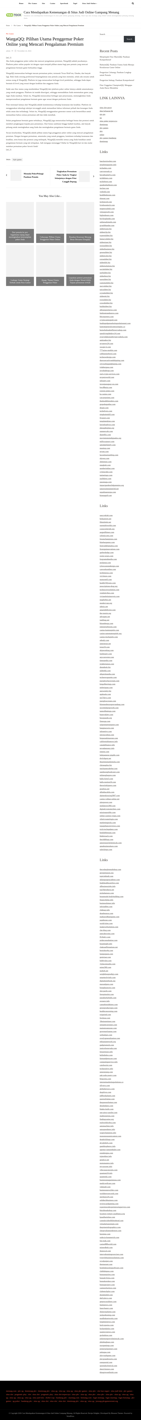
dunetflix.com (105, 435)
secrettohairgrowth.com (109, 708)
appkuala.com (105, 694)
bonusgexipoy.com (107, 1285)
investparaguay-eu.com (109, 384)
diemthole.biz (105, 667)
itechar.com (104, 188)
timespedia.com (106, 660)
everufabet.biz (105, 300)
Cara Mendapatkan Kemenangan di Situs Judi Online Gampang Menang (71, 12)
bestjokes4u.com (106, 950)
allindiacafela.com (107, 792)
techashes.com (105, 168)
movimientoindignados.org (110, 438)
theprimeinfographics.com (110, 1227)
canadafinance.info (107, 745)
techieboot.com (106, 181)
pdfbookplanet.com (107, 1096)
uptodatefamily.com (108, 445)
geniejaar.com (105, 957)
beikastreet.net (105, 519)
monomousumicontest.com (110, 1136)
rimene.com (104, 751)
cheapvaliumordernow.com (110, 1230)
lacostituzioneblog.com (109, 455)
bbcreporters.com (107, 316)
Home (21, 3)
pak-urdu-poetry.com (108, 1075)
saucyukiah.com (106, 515)
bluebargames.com (107, 542)
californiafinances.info (109, 741)
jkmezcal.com (105, 1251)
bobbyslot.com (105, 960)
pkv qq (20, 1391)
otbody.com (104, 640)
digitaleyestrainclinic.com (110, 809)
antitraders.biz (105, 340)
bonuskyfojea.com (107, 1278)
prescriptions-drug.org (108, 586)
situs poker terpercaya (108, 121)
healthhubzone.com (107, 195)
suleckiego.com (106, 849)
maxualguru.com (106, 984)
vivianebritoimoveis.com (110, 596)
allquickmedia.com (107, 674)
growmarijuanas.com (108, 1031)
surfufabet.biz (105, 273)
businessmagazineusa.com (110, 1180)
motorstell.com (106, 579)
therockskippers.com (108, 785)
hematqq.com (86, 1398)
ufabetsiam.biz (105, 242)
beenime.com (105, 1234)
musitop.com (105, 448)
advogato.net (105, 616)
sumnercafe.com (106, 431)
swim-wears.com (106, 556)
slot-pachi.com (105, 991)
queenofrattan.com (107, 1099)
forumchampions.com (108, 539)
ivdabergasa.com (106, 367)
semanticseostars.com (108, 1025)
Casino (52, 3)
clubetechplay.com (107, 1291)
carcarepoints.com (107, 397)
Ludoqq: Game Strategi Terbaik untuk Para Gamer (20, 281)
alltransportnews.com (108, 310)
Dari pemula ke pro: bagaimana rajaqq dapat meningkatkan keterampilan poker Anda (20, 236)
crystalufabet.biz (106, 293)
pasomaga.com (106, 482)
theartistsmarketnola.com (110, 762)
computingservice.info (109, 1062)
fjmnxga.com (105, 721)
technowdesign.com (108, 357)
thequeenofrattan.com (108, 1102)
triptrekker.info (106, 1156)
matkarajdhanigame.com (109, 917)
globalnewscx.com (107, 1089)
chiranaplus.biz (106, 765)
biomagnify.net (106, 495)
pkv (101, 131)
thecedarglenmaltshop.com (110, 869)
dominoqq (104, 124)
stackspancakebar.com (108, 768)
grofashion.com (106, 1335)
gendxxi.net (104, 1160)
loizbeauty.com (106, 654)
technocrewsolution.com (109, 590)
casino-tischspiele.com (109, 637)
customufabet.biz (106, 283)
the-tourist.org (105, 613)
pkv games (18, 160)
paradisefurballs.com (108, 998)
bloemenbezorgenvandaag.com (112, 704)
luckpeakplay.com (107, 1328)
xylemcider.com (106, 472)
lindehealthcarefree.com (109, 883)
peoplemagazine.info (108, 165)
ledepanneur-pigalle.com (109, 755)
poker (102, 135)
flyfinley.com (105, 937)
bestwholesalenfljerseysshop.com (113, 330)
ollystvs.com (105, 1085)
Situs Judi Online (89, 3)
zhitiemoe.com (105, 462)
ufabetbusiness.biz (107, 249)
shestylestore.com (107, 1369)
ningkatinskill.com (107, 414)
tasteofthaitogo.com (107, 711)
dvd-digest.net (105, 758)
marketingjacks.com (108, 822)
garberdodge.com (107, 552)
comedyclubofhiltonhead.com (111, 1220)
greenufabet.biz (106, 252)
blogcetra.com (105, 1079)
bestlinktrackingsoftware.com (111, 1268)
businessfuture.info (107, 903)
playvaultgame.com (107, 1355)
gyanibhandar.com (107, 225)
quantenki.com (105, 1176)
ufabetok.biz (105, 296)
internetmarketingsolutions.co (111, 1082)
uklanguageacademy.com (110, 879)
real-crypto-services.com (109, 374)
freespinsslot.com (107, 994)
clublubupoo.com (107, 1271)
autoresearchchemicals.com (111, 843)
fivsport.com (105, 418)
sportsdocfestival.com (108, 1366)
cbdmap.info (105, 910)
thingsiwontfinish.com (109, 1372)
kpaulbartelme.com (107, 1217)
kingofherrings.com (107, 684)
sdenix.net (104, 606)
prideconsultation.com (108, 940)
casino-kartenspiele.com (109, 630)
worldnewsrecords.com (109, 1193)
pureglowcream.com (108, 701)
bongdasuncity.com (107, 987)
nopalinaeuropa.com (108, 492)
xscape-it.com (105, 347)
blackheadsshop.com (108, 1210)
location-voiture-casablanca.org (112, 1214)
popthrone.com (106, 920)
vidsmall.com (105, 1187)
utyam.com (104, 451)
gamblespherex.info (107, 1146)
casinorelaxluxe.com (108, 1288)
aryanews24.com (106, 343)
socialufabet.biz (106, 269)
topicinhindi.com (106, 876)
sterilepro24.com (106, 1197)
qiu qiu (102, 114)
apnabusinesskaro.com (109, 846)
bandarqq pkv (61, 1398)
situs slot (9, 1394)
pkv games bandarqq (108, 138)
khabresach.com (106, 836)
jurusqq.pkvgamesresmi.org (107, 1401)
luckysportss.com (107, 1325)
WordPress (70, 1416)
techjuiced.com (106, 202)
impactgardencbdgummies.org (112, 485)
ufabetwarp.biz (106, 229)
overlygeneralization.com (110, 1038)
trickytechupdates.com (109, 829)
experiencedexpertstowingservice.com (115, 1207)
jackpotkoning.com (107, 1315)
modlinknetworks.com (109, 1318)
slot (29, 1394)
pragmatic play (21, 1394)
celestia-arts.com (106, 535)
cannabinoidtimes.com (109, 1004)
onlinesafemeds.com (108, 222)
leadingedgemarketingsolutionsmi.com (115, 323)
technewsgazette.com (108, 677)
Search (102, 34)
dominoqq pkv (31, 1391)
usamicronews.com (107, 1332)
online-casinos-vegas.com (110, 816)
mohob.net (104, 971)
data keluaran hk (106, 111)
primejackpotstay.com (108, 1349)
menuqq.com (11, 1391)
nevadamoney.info (107, 748)
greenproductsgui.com (108, 1008)
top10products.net (107, 890)
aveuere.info (105, 1001)
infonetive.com (106, 731)
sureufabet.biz (105, 279)
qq (101, 118)
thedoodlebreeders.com (109, 401)
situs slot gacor (106, 107)
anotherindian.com (107, 468)
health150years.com (108, 583)
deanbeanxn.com (106, 913)
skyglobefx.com (106, 1143)
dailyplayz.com (106, 1298)
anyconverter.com (107, 657)
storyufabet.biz (106, 286)
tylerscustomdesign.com (109, 566)
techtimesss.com (106, 573)
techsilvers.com (106, 411)
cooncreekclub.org (107, 529)
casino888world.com (108, 1244)
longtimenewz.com (107, 1322)
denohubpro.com (106, 1106)
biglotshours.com (106, 215)
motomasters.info (107, 1163)
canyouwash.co (106, 171)
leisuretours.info (106, 1052)
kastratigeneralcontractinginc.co (112, 326)
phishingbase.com (107, 1342)
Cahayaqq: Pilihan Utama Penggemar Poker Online (50, 238)
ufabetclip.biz (105, 232)
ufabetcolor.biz (106, 256)
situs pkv (92, 1391)
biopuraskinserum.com (109, 738)
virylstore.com (105, 576)
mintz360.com (105, 967)
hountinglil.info (106, 944)
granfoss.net (104, 789)
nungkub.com (105, 465)
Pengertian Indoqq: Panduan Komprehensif (117, 80)
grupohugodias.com (107, 404)
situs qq (54, 1391)
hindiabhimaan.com (107, 832)
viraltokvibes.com (107, 593)
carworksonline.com (108, 569)
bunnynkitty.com (106, 714)
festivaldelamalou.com (109, 546)
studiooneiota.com (107, 1116)
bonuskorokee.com (107, 1281)
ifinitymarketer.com (107, 1312)
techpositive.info (106, 1068)
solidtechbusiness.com (109, 1200)
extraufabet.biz (106, 259)
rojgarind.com (105, 1014)
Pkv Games (32, 3)
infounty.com (105, 381)
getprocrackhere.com (108, 1301)
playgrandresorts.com (108, 1359)
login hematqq (124, 1398)
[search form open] (133, 3)
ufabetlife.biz (105, 262)
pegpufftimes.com (107, 532)
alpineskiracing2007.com (110, 795)
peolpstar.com (105, 562)
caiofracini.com (106, 1065)
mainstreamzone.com (108, 1028)
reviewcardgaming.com (109, 1204)
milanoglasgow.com (108, 775)
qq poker (16, 1401)
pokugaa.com (105, 1352)
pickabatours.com (107, 893)
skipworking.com (107, 650)
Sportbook (64, 3)
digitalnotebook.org (107, 981)
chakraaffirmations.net (109, 947)
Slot (43, 3)
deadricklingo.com (107, 1139)
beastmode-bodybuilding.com (111, 896)
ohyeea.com (104, 458)
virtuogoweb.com (107, 212)
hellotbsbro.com (106, 1055)
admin (8, 51)
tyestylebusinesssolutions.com (112, 1257)
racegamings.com (107, 1345)
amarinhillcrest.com (108, 610)
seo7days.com (105, 698)
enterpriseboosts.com (108, 627)
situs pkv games (80, 1391)
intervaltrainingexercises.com (111, 1254)
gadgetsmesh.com (107, 1045)
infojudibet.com (106, 906)
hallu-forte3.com (106, 779)
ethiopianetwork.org (108, 1041)
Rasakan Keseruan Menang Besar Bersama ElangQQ (80, 238)
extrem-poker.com (107, 391)
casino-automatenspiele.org (111, 633)
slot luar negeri (103, 1391)
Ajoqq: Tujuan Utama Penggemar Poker (50, 281)
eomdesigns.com (106, 1153)
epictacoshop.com (107, 735)
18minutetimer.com (107, 1021)
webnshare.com (106, 1035)
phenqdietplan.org (107, 428)
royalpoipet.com (106, 1261)
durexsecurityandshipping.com (112, 360)
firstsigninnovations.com (109, 549)
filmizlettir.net (105, 522)
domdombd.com (106, 1295)
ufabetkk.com (105, 671)
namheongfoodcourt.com (110, 772)
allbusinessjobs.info (107, 886)
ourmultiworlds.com (108, 525)
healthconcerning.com (108, 1011)
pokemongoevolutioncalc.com (112, 1338)
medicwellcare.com (107, 1183)
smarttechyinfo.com (108, 977)
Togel (75, 3)
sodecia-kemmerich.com (109, 1237)
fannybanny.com (106, 1308)
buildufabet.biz (106, 306)
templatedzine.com (107, 421)
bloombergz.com (106, 623)
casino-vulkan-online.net (109, 799)
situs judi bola (116, 1391)
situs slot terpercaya (62, 1394)
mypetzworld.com (107, 377)
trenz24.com (105, 647)
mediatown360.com (107, 806)
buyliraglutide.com (107, 218)
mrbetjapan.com (106, 687)
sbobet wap (50, 1398)
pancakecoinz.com (107, 933)
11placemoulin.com (107, 964)
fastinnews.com (106, 1305)
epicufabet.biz (105, 289)
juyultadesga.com (107, 370)
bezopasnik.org (106, 718)
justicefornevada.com (108, 1048)
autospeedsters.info (107, 1129)
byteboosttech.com (107, 205)
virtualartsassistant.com (109, 1224)
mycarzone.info (106, 1166)
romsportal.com (106, 1362)
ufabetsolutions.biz (107, 266)
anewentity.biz (105, 691)
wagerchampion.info (108, 1133)
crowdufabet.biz (106, 303)
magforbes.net (105, 600)
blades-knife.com (106, 1109)
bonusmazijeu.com (107, 1274)
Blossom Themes (117, 1413)
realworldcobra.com (108, 1122)
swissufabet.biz (106, 246)
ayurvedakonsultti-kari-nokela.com (114, 337)
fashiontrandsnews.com (109, 313)
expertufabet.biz (106, 235)
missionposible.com (108, 812)
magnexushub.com (107, 208)
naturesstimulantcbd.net (109, 489)
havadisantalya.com (107, 175)
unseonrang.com (106, 1072)
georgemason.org (106, 873)
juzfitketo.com (105, 478)
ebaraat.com (104, 198)
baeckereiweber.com (108, 161)
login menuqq (98, 1398)
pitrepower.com (106, 802)
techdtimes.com (106, 178)
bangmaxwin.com (107, 728)
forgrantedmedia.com (108, 559)
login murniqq (111, 1398)
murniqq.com (74, 1398)
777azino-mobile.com (108, 350)
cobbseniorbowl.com (108, 354)
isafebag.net (104, 620)
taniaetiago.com (106, 475)
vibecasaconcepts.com (108, 1170)
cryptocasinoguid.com (108, 320)
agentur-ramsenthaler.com (110, 1149)
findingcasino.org (107, 1119)
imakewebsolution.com (109, 927)
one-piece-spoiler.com (108, 1112)
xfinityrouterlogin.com (109, 819)
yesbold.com (105, 192)
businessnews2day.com (109, 1190)
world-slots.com (106, 923)
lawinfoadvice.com (107, 424)
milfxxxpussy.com (107, 441)
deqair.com (104, 408)
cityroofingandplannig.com (110, 364)
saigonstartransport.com (109, 724)
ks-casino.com (105, 394)
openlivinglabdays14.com (110, 333)
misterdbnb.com (106, 1247)
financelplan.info (106, 900)
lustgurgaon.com (106, 954)
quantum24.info (106, 1173)
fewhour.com (105, 1018)
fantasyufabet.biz (106, 239)
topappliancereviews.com (110, 826)
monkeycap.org (106, 603)
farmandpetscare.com (108, 1058)
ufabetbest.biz (105, 276)
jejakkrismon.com (107, 664)
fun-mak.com (105, 1241)
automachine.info (107, 1126)
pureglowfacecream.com (109, 681)
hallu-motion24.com (108, 782)
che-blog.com (105, 930)
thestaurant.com (106, 1264)
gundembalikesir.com (108, 185)
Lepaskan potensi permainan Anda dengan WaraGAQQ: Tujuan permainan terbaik (80, 280)
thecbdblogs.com (106, 839)
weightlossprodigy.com (109, 974)
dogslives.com (105, 1092)
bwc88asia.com (106, 387)
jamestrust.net (105, 643)
